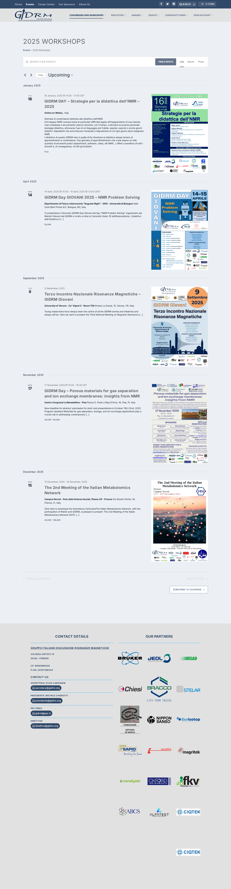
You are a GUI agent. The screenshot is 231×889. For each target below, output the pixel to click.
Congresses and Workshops (86, 15)
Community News (175, 15)
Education (117, 15)
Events (30, 4)
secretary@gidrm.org (47, 687)
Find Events (165, 61)
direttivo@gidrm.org (46, 725)
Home (18, 4)
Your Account (202, 15)
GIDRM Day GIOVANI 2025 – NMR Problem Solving (92, 197)
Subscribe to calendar (187, 589)
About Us (84, 4)
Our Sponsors (67, 4)
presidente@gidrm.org (48, 700)
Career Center (46, 4)
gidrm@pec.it (43, 713)
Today (40, 75)
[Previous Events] (25, 75)
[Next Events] (31, 75)
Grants (152, 15)
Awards (136, 15)
